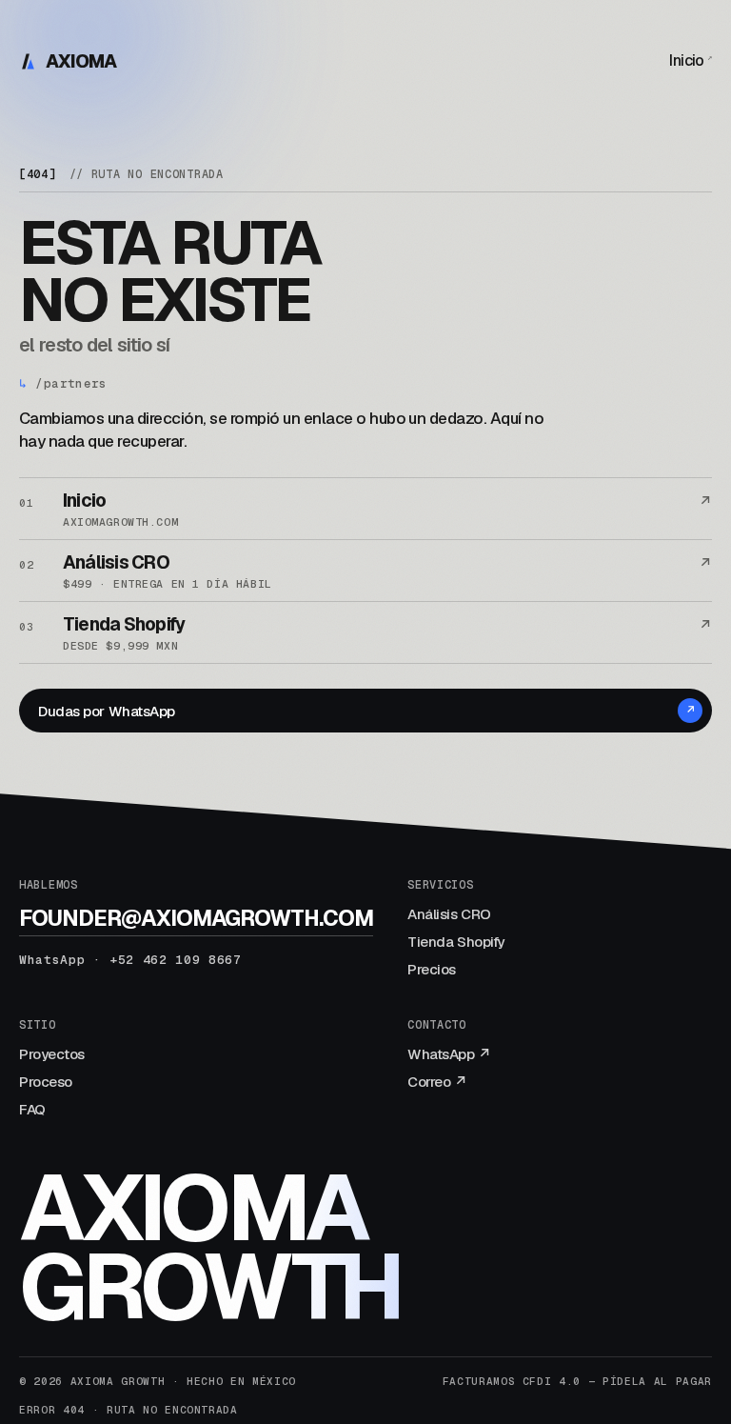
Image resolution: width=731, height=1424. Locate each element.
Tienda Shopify (455, 942)
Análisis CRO (449, 914)
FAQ (32, 1109)
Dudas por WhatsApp (366, 711)
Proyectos (52, 1054)
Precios (431, 969)
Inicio (690, 60)
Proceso (45, 1082)
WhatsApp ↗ (449, 1054)
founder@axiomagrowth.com (196, 918)
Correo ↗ (436, 1082)
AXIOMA (81, 61)
